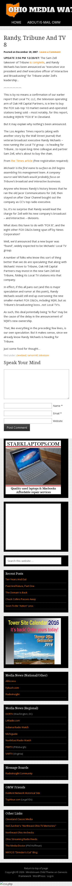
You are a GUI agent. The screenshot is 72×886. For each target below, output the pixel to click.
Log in (50, 876)
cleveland (21, 355)
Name (56, 406)
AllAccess (11, 681)
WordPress (39, 876)
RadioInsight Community (19, 773)
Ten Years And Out (16, 579)
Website (58, 421)
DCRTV (9, 714)
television (44, 355)
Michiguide (12, 734)
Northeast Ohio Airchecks (20, 832)
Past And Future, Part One (20, 586)
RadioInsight (12, 694)
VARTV (9, 753)
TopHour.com (13, 799)
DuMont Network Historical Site (23, 793)
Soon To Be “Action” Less (19, 605)
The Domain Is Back (16, 592)
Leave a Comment (50, 52)
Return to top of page (36, 868)
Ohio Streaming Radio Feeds (21, 839)
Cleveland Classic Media (19, 819)
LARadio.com (13, 720)
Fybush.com (12, 687)
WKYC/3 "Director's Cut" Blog (21, 852)
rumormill (32, 355)
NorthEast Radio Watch (18, 740)
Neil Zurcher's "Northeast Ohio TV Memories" (31, 825)
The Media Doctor (15, 845)
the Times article (21, 161)
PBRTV (9, 747)
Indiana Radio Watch (17, 727)
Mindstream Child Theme (40, 872)
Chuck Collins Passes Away (21, 599)
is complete (37, 62)
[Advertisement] (33, 527)
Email (56, 413)
